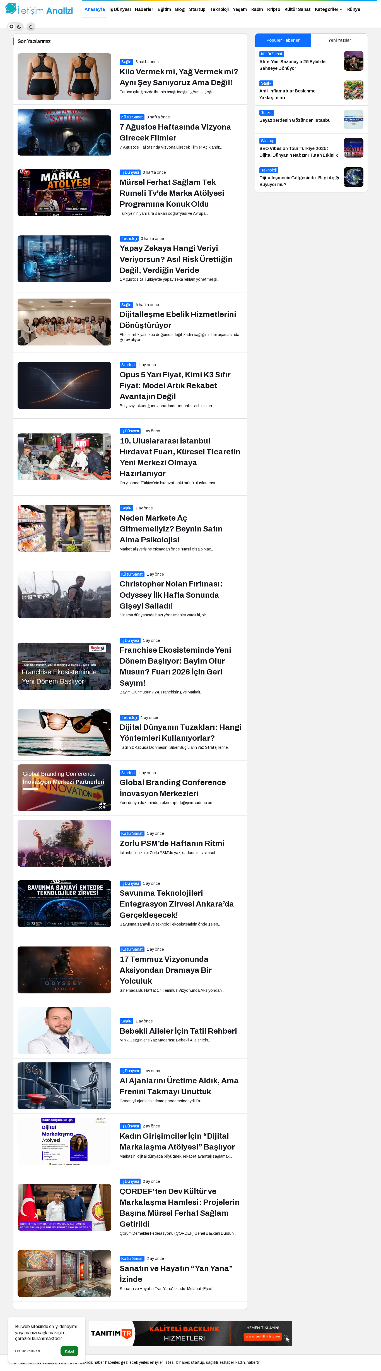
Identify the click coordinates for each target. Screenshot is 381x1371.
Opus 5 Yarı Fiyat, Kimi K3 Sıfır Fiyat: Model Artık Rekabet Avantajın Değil (175, 385)
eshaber (227, 1362)
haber (98, 1362)
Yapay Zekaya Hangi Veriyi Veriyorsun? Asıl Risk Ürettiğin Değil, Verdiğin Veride (176, 259)
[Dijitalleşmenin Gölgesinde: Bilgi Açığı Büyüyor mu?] (311, 177)
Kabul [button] (69, 1351)
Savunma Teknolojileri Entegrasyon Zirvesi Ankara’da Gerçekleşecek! (177, 904)
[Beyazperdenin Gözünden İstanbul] (311, 119)
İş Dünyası (130, 172)
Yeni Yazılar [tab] (339, 40)
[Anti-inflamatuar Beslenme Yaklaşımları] (311, 90)
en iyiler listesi (162, 1362)
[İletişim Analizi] (39, 8)
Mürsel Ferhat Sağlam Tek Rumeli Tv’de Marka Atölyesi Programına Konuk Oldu (172, 193)
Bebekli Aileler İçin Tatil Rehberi (178, 1031)
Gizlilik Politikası (27, 1351)
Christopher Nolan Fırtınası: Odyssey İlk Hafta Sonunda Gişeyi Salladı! (171, 595)
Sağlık (126, 62)
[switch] (15, 26)
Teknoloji (129, 239)
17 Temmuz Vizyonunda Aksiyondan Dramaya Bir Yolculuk (166, 970)
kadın (240, 1362)
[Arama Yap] (30, 26)
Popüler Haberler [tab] (283, 40)
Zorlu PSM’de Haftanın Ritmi (172, 843)
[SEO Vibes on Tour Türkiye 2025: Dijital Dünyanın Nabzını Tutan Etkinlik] (311, 148)
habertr (253, 1362)
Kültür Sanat (132, 117)
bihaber (182, 1362)
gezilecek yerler (134, 1362)
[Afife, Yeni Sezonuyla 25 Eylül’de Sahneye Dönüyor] (311, 61)
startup (197, 1362)
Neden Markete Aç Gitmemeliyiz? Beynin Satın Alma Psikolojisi (171, 529)
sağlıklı (212, 1362)
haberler (112, 1362)
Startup (128, 365)
